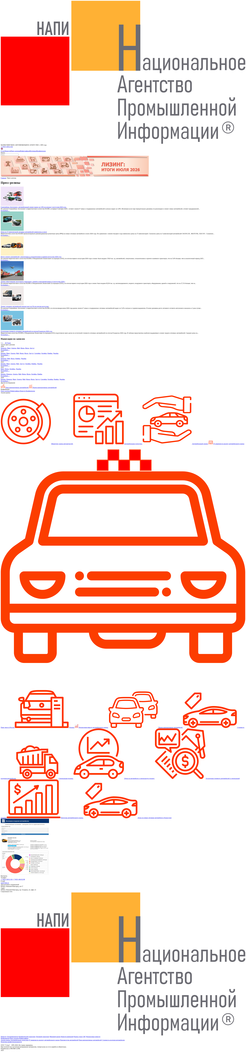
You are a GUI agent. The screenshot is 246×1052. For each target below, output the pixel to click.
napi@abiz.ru (5, 883)
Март (8, 348)
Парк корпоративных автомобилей (17, 387)
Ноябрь (49, 353)
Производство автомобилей (69, 1040)
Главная (3, 178)
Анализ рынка (5, 1040)
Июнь (22, 348)
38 (6, 343)
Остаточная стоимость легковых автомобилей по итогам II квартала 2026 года (26, 331)
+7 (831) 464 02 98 (19, 879)
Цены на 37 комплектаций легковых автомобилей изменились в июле (24, 232)
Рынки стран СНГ (80, 1036)
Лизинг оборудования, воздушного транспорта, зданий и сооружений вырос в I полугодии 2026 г (33, 281)
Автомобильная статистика (20, 1040)
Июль (27, 348)
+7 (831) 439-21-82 (7, 147)
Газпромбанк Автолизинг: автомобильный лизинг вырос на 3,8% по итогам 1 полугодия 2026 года (34, 207)
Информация (5, 1038)
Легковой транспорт (42, 1036)
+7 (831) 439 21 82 (7, 879)
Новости (7, 151)
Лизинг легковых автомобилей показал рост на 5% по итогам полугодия (25, 306)
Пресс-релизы (15, 151)
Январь (3, 353)
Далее (9, 343)
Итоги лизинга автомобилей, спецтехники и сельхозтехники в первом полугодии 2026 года (31, 257)
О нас (3, 151)
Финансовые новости (93, 1036)
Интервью (33, 151)
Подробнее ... (5, 210)
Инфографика (24, 151)
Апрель (13, 348)
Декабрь (55, 353)
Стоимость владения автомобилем (113, 1040)
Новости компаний (67, 1036)
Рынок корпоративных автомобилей (44, 387)
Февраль (3, 348)
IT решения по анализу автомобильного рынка (44, 1040)
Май (18, 348)
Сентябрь (37, 353)
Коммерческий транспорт (27, 1036)
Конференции (41, 151)
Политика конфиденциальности (11, 1042)
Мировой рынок (55, 1036)
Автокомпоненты (12, 1036)
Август (32, 348)
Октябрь (44, 353)
